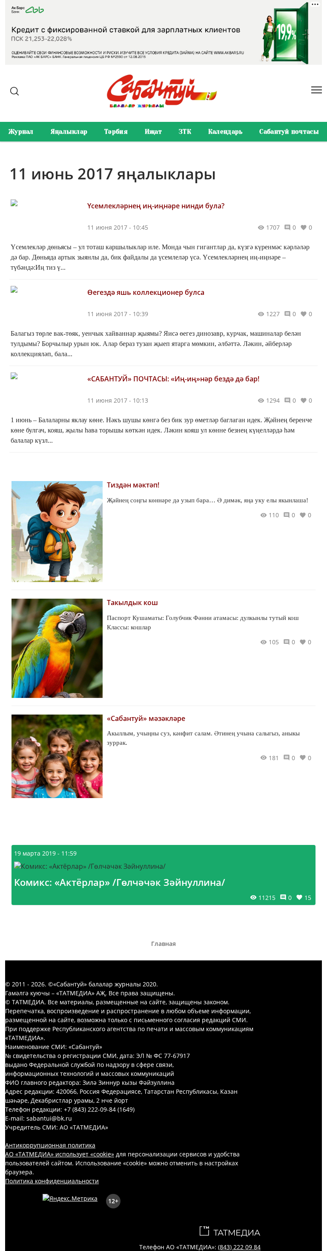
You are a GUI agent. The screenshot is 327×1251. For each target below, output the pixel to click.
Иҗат (153, 131)
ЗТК (185, 131)
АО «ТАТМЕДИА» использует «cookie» (59, 1154)
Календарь (225, 131)
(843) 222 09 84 (239, 1247)
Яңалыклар (69, 131)
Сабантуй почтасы (288, 131)
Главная (163, 944)
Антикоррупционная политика (50, 1145)
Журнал (21, 131)
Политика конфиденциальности (52, 1181)
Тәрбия (116, 131)
